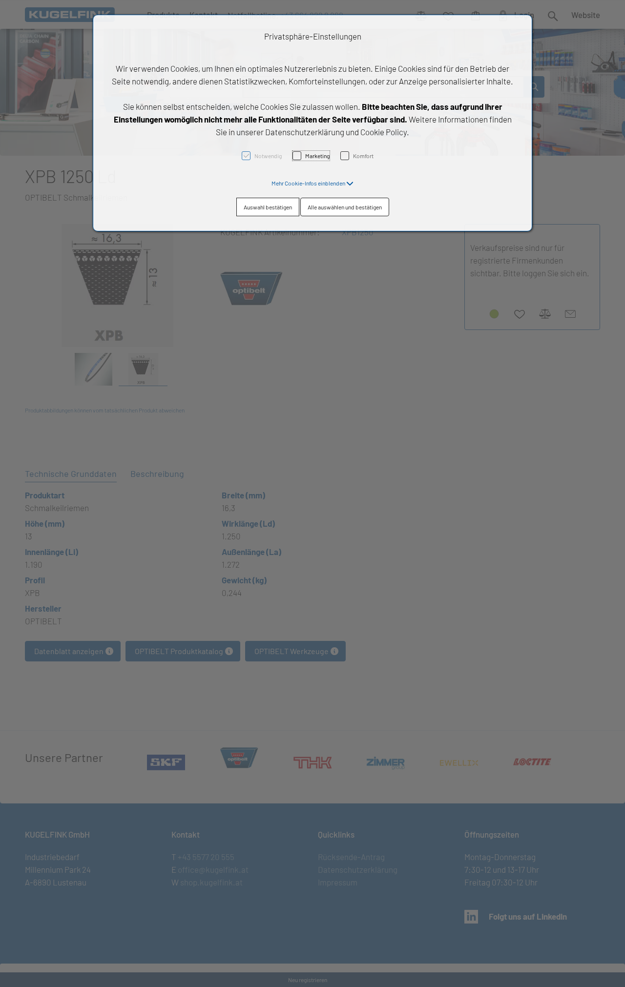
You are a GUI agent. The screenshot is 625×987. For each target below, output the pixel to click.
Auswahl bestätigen (268, 207)
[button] (312, 183)
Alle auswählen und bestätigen (345, 207)
